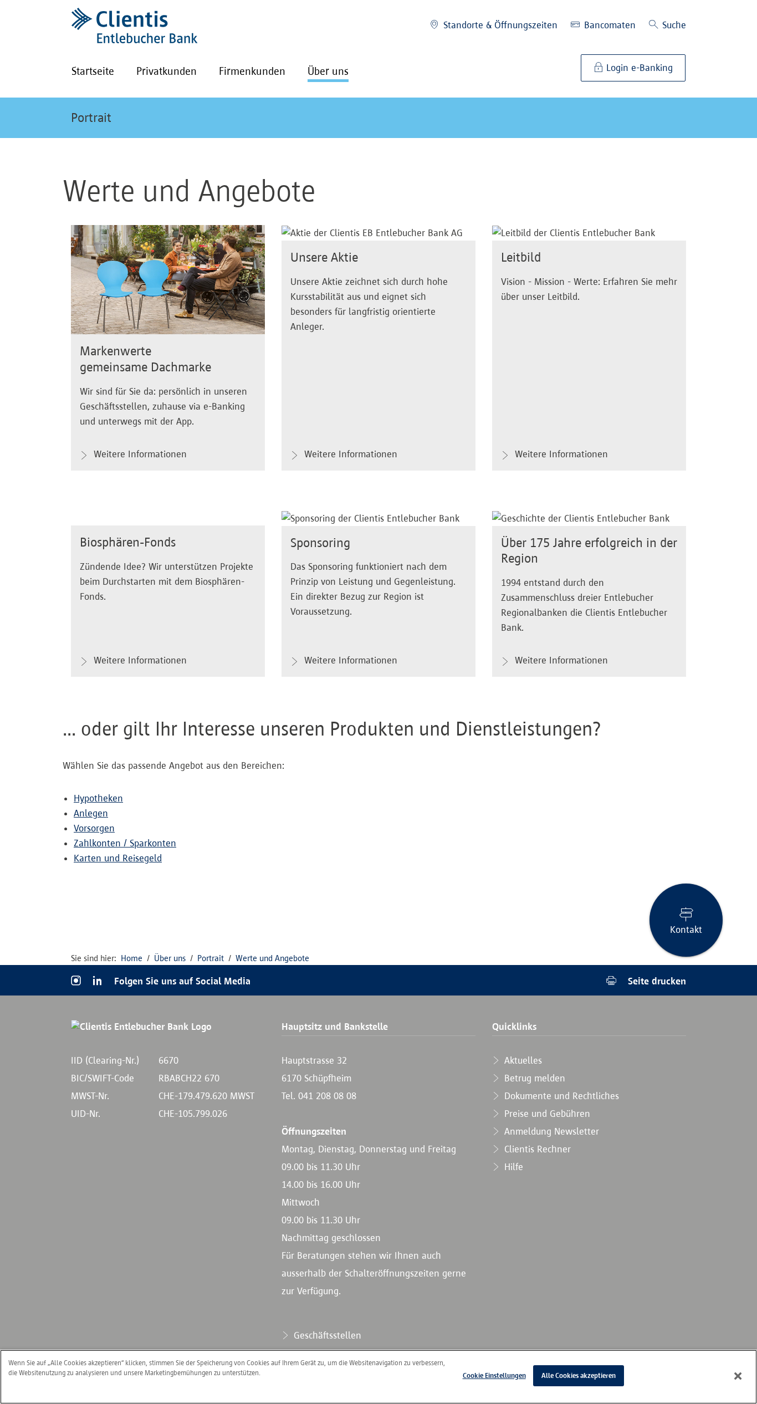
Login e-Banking (638, 67)
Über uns (170, 958)
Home (131, 958)
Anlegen (91, 813)
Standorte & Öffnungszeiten (499, 24)
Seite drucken (655, 981)
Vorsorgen (94, 828)
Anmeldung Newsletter (550, 1131)
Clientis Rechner (536, 1149)
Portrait (91, 117)
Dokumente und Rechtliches (560, 1095)
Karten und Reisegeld (118, 858)
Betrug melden (533, 1078)
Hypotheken (98, 798)
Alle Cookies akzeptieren (578, 1375)
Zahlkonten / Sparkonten (125, 843)
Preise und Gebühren (546, 1113)
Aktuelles (522, 1060)
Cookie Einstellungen (494, 1375)
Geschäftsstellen (326, 1335)
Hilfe (512, 1166)
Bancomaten (608, 24)
